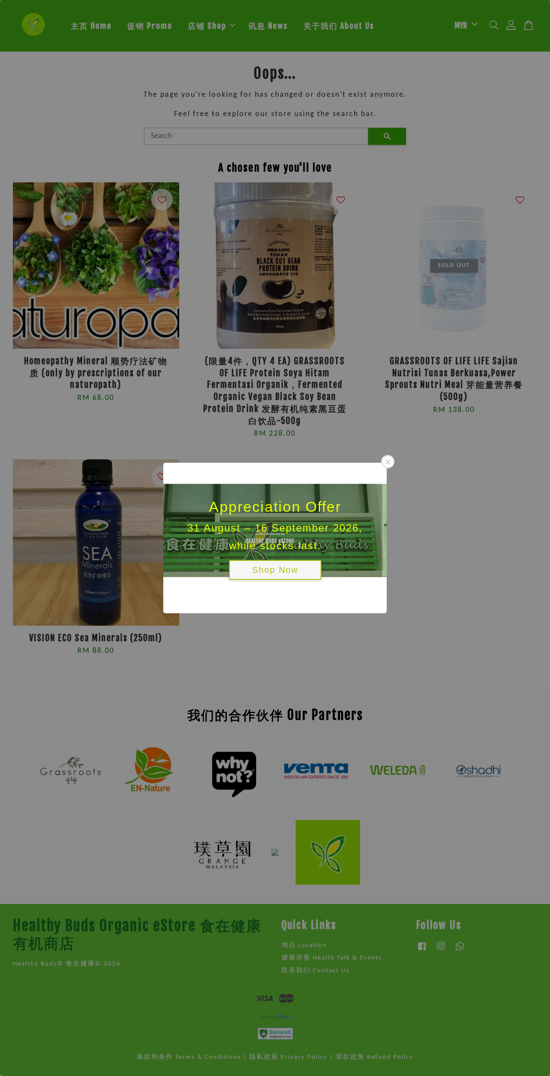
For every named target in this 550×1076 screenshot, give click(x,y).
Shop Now (275, 570)
